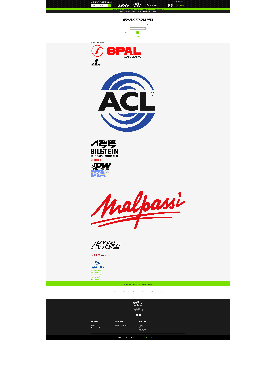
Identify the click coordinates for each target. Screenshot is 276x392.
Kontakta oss (177, 1)
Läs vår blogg (142, 330)
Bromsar (134, 11)
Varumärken (154, 11)
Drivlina (139, 11)
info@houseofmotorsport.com (121, 325)
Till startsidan (138, 36)
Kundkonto (183, 1)
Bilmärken (121, 11)
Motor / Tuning (146, 11)
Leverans (141, 326)
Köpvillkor (141, 325)
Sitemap (147, 337)
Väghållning (127, 11)
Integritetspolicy (142, 329)
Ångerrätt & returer (143, 328)
